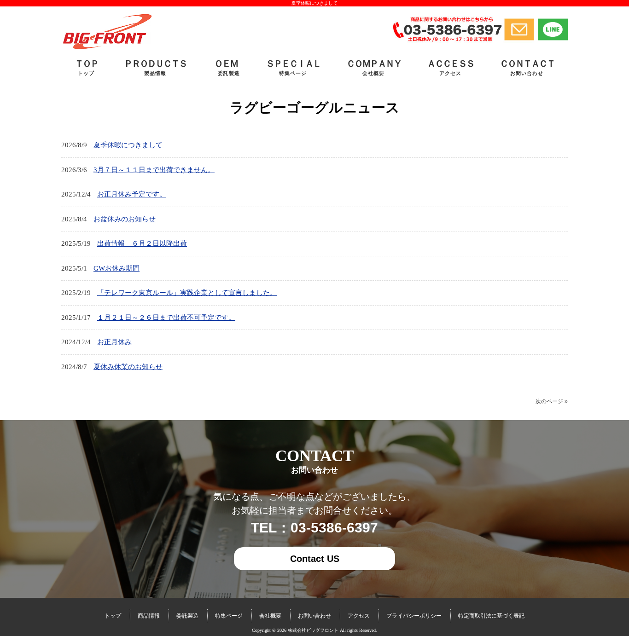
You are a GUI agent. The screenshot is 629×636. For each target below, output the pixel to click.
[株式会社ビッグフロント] (106, 48)
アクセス (359, 616)
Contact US (314, 559)
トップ (113, 616)
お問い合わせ (314, 616)
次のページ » (552, 401)
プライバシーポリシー (414, 616)
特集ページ (229, 616)
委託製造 (187, 616)
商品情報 (149, 616)
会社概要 (270, 616)
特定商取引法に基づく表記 (491, 616)
